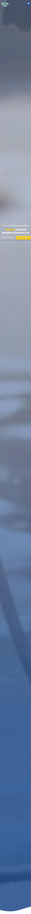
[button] (28, 3)
